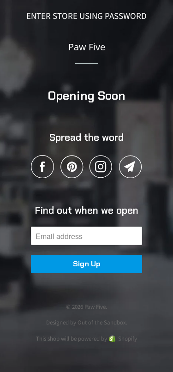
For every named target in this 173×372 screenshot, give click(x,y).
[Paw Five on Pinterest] (74, 166)
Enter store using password (86, 16)
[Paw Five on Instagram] (103, 166)
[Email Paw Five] (130, 166)
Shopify (127, 339)
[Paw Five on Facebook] (45, 166)
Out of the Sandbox (102, 322)
